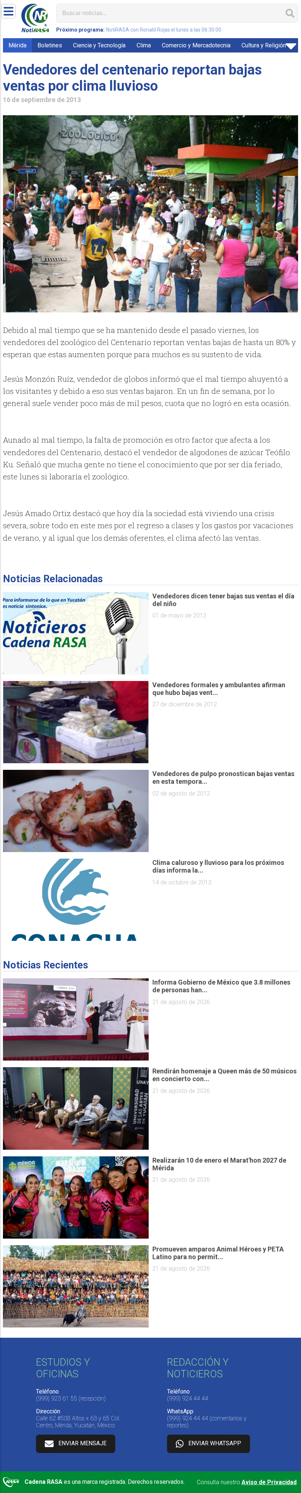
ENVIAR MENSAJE (82, 1443)
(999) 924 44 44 (187, 1398)
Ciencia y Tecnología (99, 45)
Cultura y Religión (264, 45)
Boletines (49, 45)
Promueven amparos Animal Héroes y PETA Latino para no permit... (218, 1253)
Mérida (17, 45)
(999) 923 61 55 (56, 1398)
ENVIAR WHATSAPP (214, 1443)
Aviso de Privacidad (269, 1482)
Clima (144, 45)
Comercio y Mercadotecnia (196, 45)
